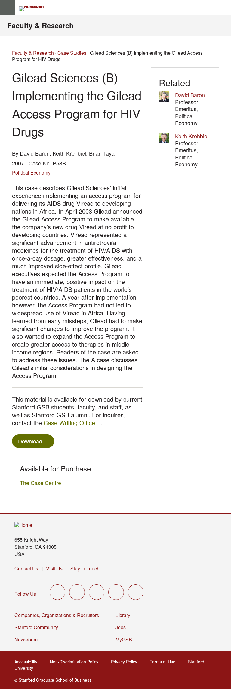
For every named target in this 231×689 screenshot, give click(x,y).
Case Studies (71, 52)
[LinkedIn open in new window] (135, 592)
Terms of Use (164, 662)
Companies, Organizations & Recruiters (56, 615)
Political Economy (31, 172)
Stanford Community (36, 627)
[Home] (23, 525)
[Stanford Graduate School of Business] (34, 8)
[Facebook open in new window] (77, 592)
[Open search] (224, 7)
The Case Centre (42, 483)
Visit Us (54, 568)
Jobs (121, 627)
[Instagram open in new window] (96, 592)
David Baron (190, 95)
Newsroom (26, 639)
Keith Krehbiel (191, 136)
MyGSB (126, 639)
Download (30, 441)
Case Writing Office (72, 422)
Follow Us (25, 593)
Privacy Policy (126, 662)
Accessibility (27, 662)
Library (123, 615)
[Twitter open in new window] (57, 592)
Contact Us (26, 568)
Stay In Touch (85, 568)
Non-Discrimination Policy (76, 662)
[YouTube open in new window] (116, 592)
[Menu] (7, 7)
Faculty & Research (40, 25)
